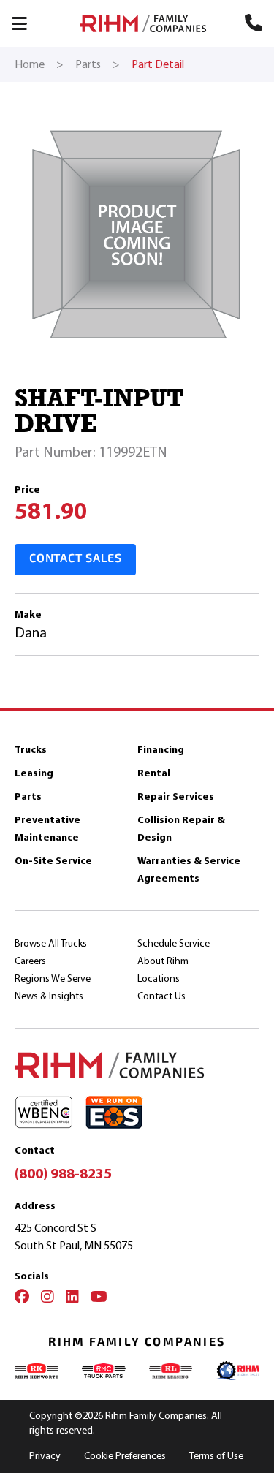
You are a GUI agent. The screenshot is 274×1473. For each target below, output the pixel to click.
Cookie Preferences (125, 1456)
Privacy (45, 1456)
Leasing (34, 773)
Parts (28, 796)
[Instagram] (47, 1298)
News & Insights (49, 996)
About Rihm (163, 961)
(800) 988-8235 (63, 1173)
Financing (160, 749)
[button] (26, 23)
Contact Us (161, 996)
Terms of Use (216, 1456)
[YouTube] (99, 1298)
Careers (30, 961)
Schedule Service (173, 943)
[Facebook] (22, 1298)
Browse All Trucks (51, 943)
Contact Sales (75, 559)
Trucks (31, 749)
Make (28, 614)
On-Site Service (53, 861)
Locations (158, 978)
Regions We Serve (53, 978)
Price (27, 489)
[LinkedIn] (72, 1298)
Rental (153, 773)
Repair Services (175, 796)
